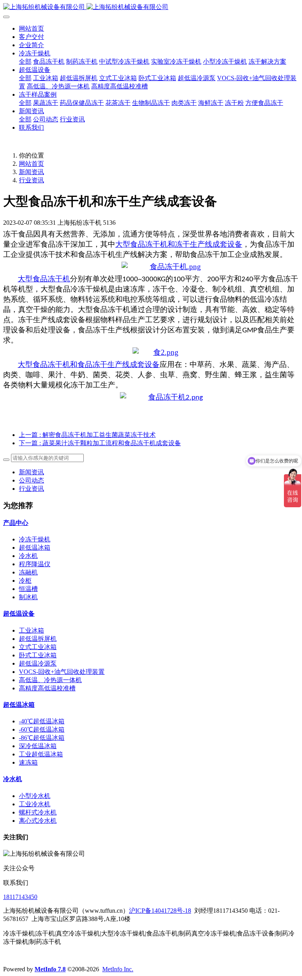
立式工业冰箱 (38, 647)
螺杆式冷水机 (38, 812)
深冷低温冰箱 (38, 746)
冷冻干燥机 (34, 539)
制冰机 (28, 597)
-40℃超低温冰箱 (41, 721)
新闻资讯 (31, 172)
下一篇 (100, 443)
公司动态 (31, 480)
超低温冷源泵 (38, 663)
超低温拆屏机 (38, 638)
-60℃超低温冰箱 (41, 729)
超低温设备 (19, 613)
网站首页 (31, 28)
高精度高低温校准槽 (47, 688)
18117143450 (20, 896)
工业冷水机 (34, 804)
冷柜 (25, 580)
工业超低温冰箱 (41, 754)
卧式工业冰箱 (38, 655)
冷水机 (28, 555)
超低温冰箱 (34, 547)
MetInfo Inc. (117, 969)
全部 (25, 61)
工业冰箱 (31, 630)
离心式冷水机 (38, 820)
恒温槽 (28, 588)
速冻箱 (28, 762)
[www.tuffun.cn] (161, 267)
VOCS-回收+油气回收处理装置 (62, 671)
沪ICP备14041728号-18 (160, 910)
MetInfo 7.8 (50, 969)
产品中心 (15, 522)
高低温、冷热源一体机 (50, 680)
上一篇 (87, 434)
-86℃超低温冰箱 (41, 737)
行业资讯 (31, 180)
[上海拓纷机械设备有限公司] (151, 7)
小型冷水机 (34, 796)
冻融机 (28, 572)
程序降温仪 (34, 564)
